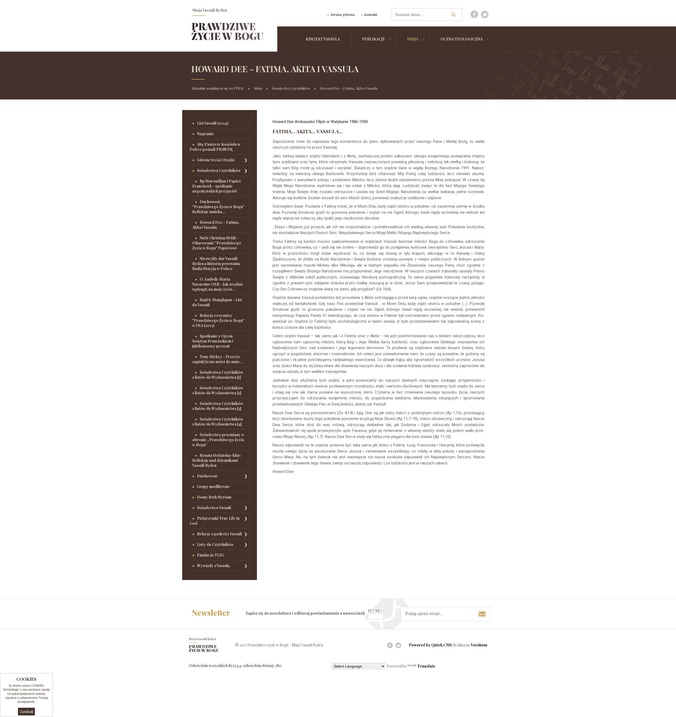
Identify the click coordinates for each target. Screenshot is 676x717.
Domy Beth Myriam (214, 497)
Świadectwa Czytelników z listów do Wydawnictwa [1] (217, 375)
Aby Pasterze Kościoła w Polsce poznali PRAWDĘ (215, 147)
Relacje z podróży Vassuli (219, 533)
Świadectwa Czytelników (291, 88)
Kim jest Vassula (323, 39)
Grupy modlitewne (213, 486)
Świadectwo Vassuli (214, 507)
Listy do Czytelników (215, 544)
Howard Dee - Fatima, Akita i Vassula (348, 88)
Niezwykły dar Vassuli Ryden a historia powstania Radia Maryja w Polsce (216, 263)
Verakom (479, 644)
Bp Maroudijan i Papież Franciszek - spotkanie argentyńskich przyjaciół (216, 186)
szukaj (455, 14)
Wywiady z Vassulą (213, 565)
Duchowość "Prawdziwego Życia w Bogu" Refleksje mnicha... (218, 206)
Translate (426, 666)
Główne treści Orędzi (215, 159)
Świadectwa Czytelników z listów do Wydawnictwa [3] (217, 406)
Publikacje (373, 39)
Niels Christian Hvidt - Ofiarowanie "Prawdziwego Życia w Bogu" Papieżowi (216, 242)
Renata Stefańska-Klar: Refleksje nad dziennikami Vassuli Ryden (216, 460)
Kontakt (370, 14)
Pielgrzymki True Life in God (215, 521)
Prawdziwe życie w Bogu (227, 31)
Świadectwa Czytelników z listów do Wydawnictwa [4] (217, 422)
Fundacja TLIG (210, 555)
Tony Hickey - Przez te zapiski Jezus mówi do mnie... (217, 359)
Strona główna (343, 14)
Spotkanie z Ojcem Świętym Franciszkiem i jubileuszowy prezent (212, 341)
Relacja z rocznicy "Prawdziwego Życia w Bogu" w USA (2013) (218, 320)
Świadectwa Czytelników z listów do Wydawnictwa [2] (217, 390)
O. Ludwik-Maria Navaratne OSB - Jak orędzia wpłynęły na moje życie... (217, 284)
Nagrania (205, 133)
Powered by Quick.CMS (430, 644)
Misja (412, 39)
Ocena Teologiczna (461, 39)
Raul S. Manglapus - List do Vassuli (217, 302)
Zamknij (26, 711)
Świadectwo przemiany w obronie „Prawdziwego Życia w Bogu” (218, 439)
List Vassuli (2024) (212, 123)
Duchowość (207, 475)
